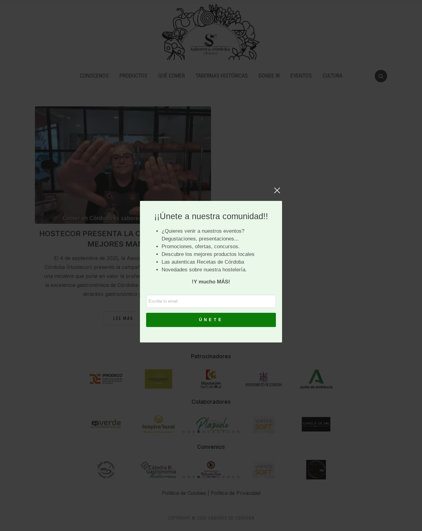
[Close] (277, 193)
